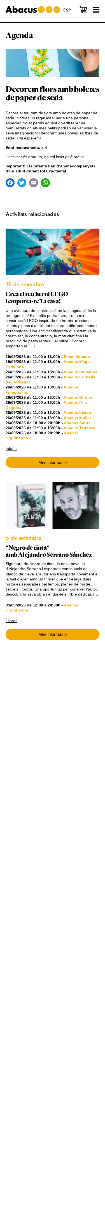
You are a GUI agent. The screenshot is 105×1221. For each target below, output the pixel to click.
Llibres (11, 620)
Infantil (11, 448)
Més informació (52, 462)
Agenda (19, 35)
